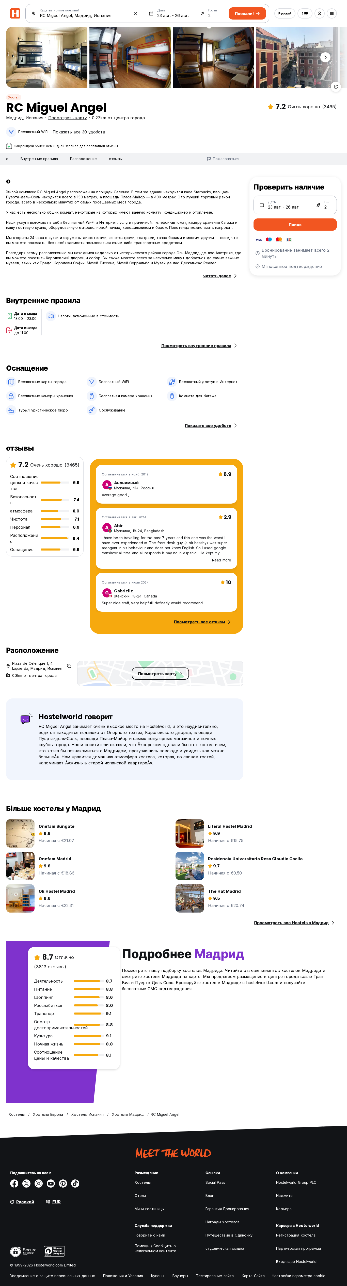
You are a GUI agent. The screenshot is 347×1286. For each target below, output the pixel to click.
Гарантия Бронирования (227, 1209)
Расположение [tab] (83, 159)
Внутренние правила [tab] (39, 159)
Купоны (157, 1276)
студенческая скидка (225, 1248)
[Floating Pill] (325, 57)
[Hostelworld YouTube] (51, 1183)
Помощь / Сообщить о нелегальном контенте (155, 1248)
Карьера (284, 1209)
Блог (210, 1195)
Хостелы (143, 1182)
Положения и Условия (123, 1276)
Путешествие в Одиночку (229, 1235)
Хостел (13, 97)
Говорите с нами (150, 1235)
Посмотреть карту (67, 117)
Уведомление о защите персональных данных (52, 1276)
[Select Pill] (319, 13)
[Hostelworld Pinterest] (63, 1183)
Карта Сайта (253, 1276)
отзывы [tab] (115, 159)
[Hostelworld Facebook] (14, 1183)
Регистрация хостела (296, 1235)
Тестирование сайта (215, 1276)
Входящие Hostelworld (296, 1261)
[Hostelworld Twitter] (26, 1183)
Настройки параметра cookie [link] (298, 1276)
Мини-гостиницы (149, 1209)
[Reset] (136, 13)
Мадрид (14, 117)
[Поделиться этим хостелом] (336, 87)
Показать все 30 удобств (79, 131)
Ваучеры (180, 1276)
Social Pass (215, 1182)
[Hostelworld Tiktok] (75, 1183)
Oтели (140, 1195)
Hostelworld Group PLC (296, 1182)
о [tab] (7, 159)
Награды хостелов (223, 1222)
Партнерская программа (298, 1248)
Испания (34, 117)
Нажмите (284, 1195)
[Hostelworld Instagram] (39, 1183)
